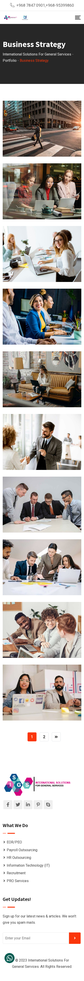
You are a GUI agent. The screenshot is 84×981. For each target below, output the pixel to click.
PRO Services (18, 881)
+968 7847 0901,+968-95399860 (45, 5)
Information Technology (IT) (28, 865)
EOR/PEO (14, 842)
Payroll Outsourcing (22, 850)
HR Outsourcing (19, 857)
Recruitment (16, 873)
